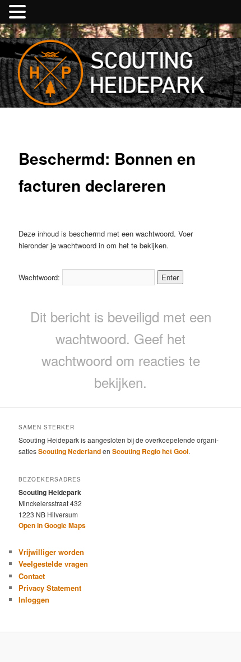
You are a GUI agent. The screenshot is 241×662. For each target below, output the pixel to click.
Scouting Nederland (69, 451)
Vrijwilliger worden (51, 552)
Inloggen (33, 599)
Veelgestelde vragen (53, 563)
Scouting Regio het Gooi (150, 451)
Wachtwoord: (40, 277)
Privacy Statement (49, 587)
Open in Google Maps (52, 525)
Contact (31, 576)
